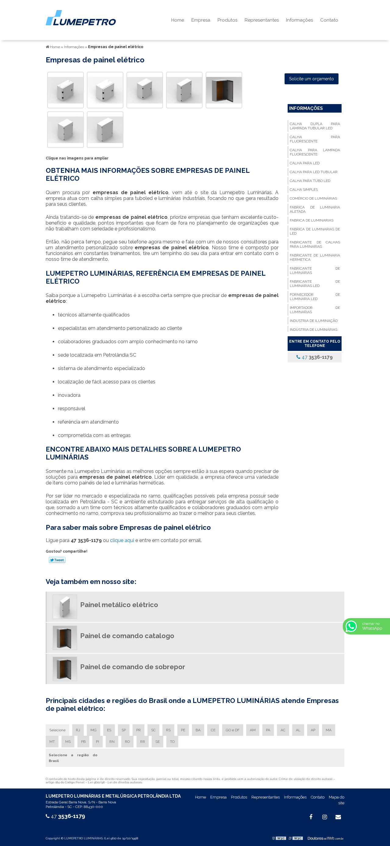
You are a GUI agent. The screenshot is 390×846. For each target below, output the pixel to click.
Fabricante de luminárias (315, 270)
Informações (299, 20)
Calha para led (305, 163)
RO (127, 741)
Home (177, 20)
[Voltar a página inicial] (81, 17)
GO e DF (232, 730)
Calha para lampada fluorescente (315, 152)
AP (313, 730)
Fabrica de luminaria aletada (315, 209)
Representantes (262, 20)
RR (142, 741)
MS (68, 741)
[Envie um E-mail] (338, 817)
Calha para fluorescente (315, 139)
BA (198, 730)
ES (109, 730)
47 (316, 357)
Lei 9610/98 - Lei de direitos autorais (115, 782)
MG (93, 730)
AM (253, 730)
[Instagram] (324, 817)
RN (112, 741)
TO (172, 741)
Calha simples (304, 189)
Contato (329, 20)
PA (268, 730)
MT (52, 741)
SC (153, 730)
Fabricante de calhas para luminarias (315, 244)
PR (138, 730)
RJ (78, 730)
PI (97, 741)
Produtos (227, 20)
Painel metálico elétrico (119, 605)
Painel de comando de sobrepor (132, 667)
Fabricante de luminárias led (315, 283)
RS (168, 730)
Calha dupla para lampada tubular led (315, 126)
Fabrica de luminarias (311, 220)
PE (183, 730)
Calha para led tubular (314, 172)
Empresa (200, 20)
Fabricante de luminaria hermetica (315, 257)
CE (213, 730)
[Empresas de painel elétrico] (65, 90)
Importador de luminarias (315, 310)
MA (329, 730)
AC (283, 730)
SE (157, 741)
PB (83, 741)
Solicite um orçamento (311, 78)
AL (298, 730)
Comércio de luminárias (313, 198)
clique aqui (122, 540)
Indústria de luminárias (313, 329)
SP (124, 730)
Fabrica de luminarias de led (315, 231)
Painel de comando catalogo (127, 636)
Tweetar (57, 560)
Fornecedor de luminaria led (315, 296)
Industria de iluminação (314, 321)
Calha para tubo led (310, 181)
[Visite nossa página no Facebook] (311, 817)
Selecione (57, 730)
